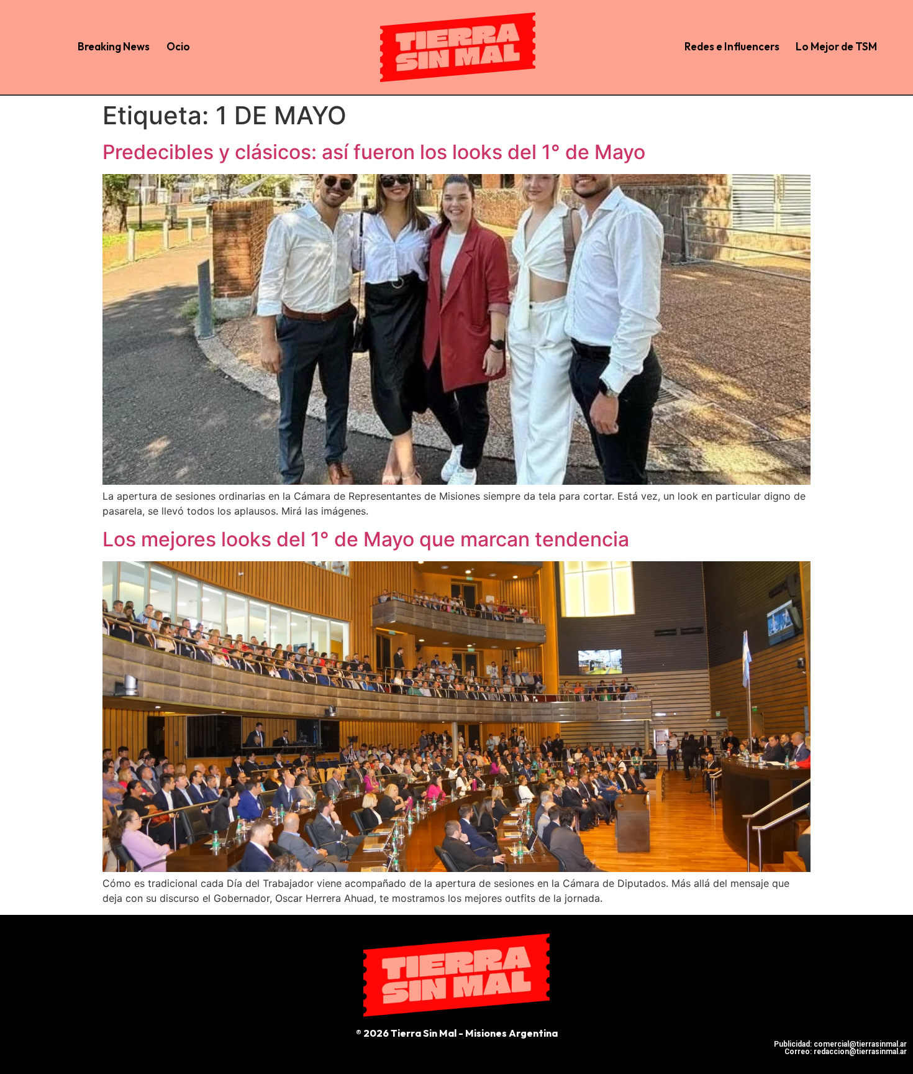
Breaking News (114, 46)
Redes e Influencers (731, 46)
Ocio (178, 46)
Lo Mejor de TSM (836, 46)
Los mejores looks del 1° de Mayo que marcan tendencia (365, 539)
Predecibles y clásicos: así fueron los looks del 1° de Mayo (373, 152)
